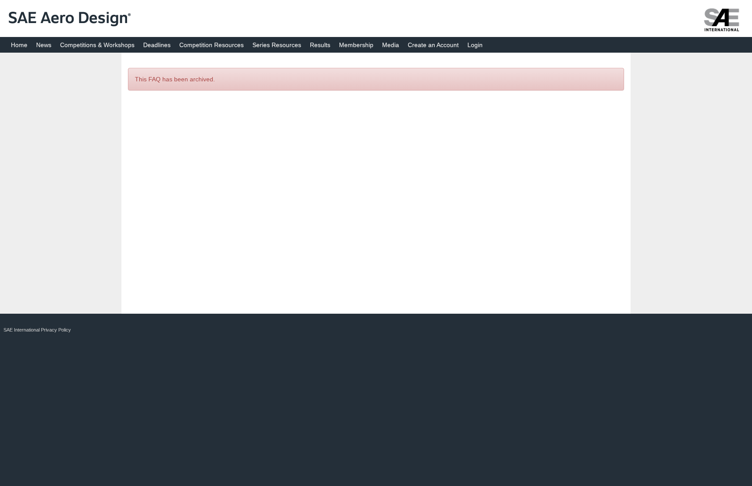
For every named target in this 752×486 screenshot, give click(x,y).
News (43, 44)
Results (320, 44)
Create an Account (433, 44)
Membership (356, 44)
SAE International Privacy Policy (37, 329)
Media (390, 44)
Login (475, 44)
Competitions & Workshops (97, 44)
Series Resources (276, 44)
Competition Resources (211, 44)
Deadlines (157, 44)
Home (19, 44)
